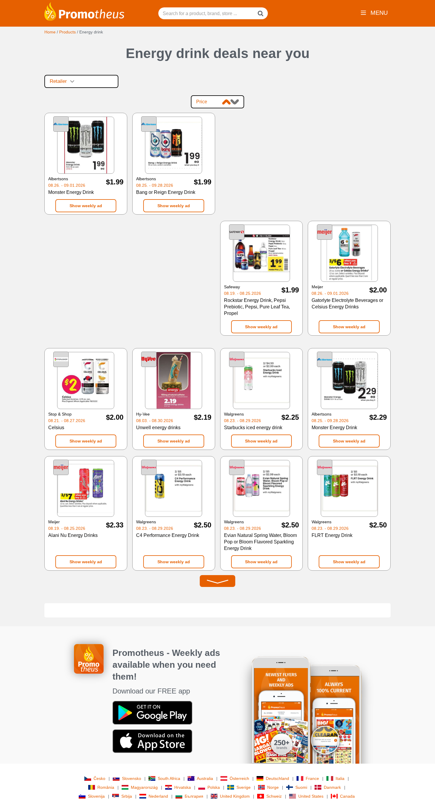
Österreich (239, 778)
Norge (273, 787)
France (312, 778)
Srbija (126, 796)
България (194, 796)
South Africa (169, 778)
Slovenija (96, 796)
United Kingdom (235, 796)
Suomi (301, 787)
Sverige (243, 787)
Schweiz (274, 796)
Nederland (158, 796)
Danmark (332, 787)
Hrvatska (182, 787)
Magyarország (144, 787)
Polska (213, 787)
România (105, 787)
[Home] (84, 11)
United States (310, 796)
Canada (347, 796)
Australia (205, 778)
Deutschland (277, 778)
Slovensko (131, 778)
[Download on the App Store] (152, 740)
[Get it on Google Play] (152, 712)
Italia (340, 778)
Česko (99, 778)
